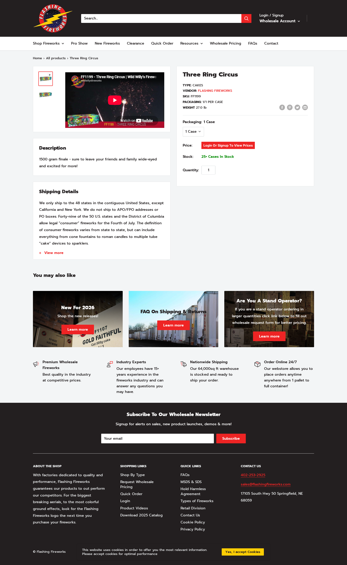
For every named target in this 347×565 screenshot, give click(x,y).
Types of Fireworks (197, 501)
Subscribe (231, 438)
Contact (271, 43)
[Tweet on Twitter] (297, 107)
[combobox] (161, 18)
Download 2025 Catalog (141, 515)
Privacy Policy (193, 529)
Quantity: (191, 170)
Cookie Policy (193, 522)
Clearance (135, 43)
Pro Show (79, 43)
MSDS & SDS (191, 482)
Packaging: (199, 121)
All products (56, 58)
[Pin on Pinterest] (290, 107)
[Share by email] (305, 107)
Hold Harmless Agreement (193, 491)
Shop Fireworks (46, 43)
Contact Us (190, 515)
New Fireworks (107, 43)
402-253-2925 (253, 475)
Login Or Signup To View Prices (228, 145)
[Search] (246, 18)
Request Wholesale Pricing (137, 484)
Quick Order (162, 43)
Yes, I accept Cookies (242, 552)
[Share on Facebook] (282, 107)
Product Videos (134, 508)
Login (125, 501)
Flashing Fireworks (215, 90)
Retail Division (193, 508)
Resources (189, 43)
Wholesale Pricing (225, 43)
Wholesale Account (278, 21)
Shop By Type (132, 475)
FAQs (252, 43)
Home (37, 58)
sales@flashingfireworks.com (266, 484)
